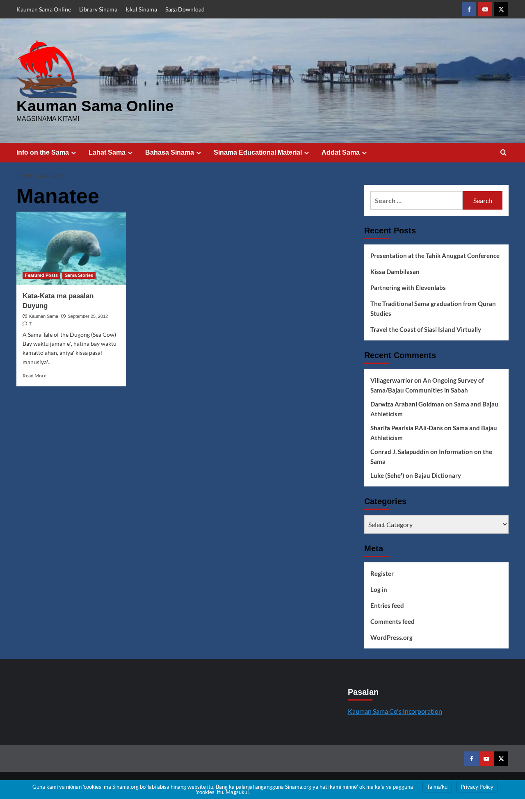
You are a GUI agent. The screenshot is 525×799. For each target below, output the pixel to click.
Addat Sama (341, 152)
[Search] (503, 153)
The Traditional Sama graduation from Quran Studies (433, 308)
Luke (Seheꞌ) (387, 475)
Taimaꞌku (437, 786)
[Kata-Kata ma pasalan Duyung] (71, 248)
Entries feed (387, 605)
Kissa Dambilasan (395, 271)
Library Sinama (98, 9)
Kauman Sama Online (43, 9)
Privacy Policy (477, 786)
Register (382, 573)
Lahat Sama (107, 152)
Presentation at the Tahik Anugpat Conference (435, 255)
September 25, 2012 (88, 316)
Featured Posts (41, 275)
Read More (34, 375)
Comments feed (392, 621)
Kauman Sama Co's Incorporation (395, 711)
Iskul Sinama (141, 9)
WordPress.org (391, 637)
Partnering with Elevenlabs (408, 287)
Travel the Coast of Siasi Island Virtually (425, 329)
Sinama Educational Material (258, 152)
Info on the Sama (42, 152)
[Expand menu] (73, 152)
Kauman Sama (43, 316)
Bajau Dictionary (437, 475)
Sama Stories (79, 275)
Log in (378, 589)
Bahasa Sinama (169, 152)
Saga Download (185, 9)
